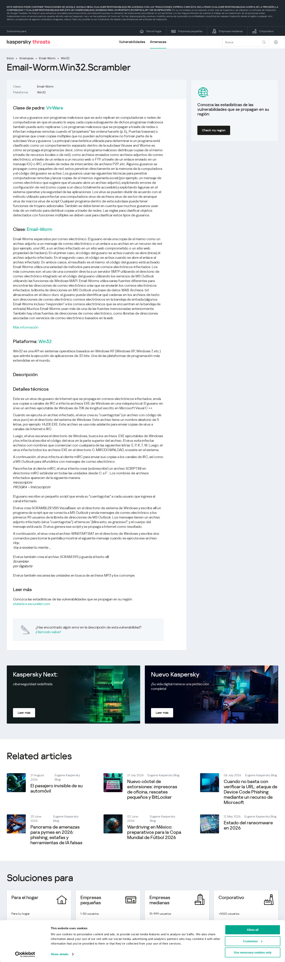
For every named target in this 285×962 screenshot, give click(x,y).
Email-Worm (47, 58)
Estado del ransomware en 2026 (248, 825)
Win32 (65, 58)
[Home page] (30, 42)
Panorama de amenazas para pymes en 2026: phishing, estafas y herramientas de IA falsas (56, 834)
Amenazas (158, 42)
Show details (59, 954)
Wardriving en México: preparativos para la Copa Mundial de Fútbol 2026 (154, 832)
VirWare (54, 108)
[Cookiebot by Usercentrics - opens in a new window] (25, 954)
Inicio (10, 58)
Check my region (213, 130)
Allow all (252, 929)
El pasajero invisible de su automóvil (56, 788)
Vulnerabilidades (132, 42)
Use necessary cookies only (252, 952)
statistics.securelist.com (31, 604)
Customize (250, 941)
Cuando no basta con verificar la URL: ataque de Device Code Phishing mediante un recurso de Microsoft (250, 792)
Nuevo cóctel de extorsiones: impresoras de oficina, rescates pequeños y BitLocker (152, 789)
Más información (26, 327)
